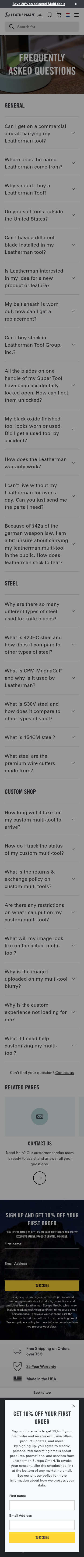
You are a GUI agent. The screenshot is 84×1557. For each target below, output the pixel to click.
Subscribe (42, 1537)
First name (17, 1496)
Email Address (20, 1515)
